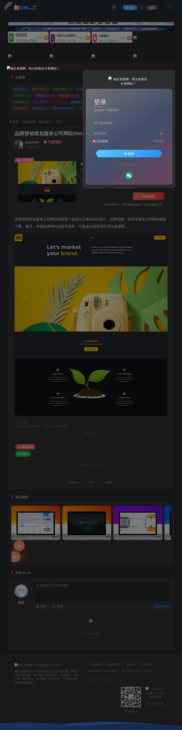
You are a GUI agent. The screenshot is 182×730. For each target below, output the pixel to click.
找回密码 (159, 141)
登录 (131, 153)
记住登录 (102, 141)
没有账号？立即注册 (106, 110)
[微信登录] (129, 175)
